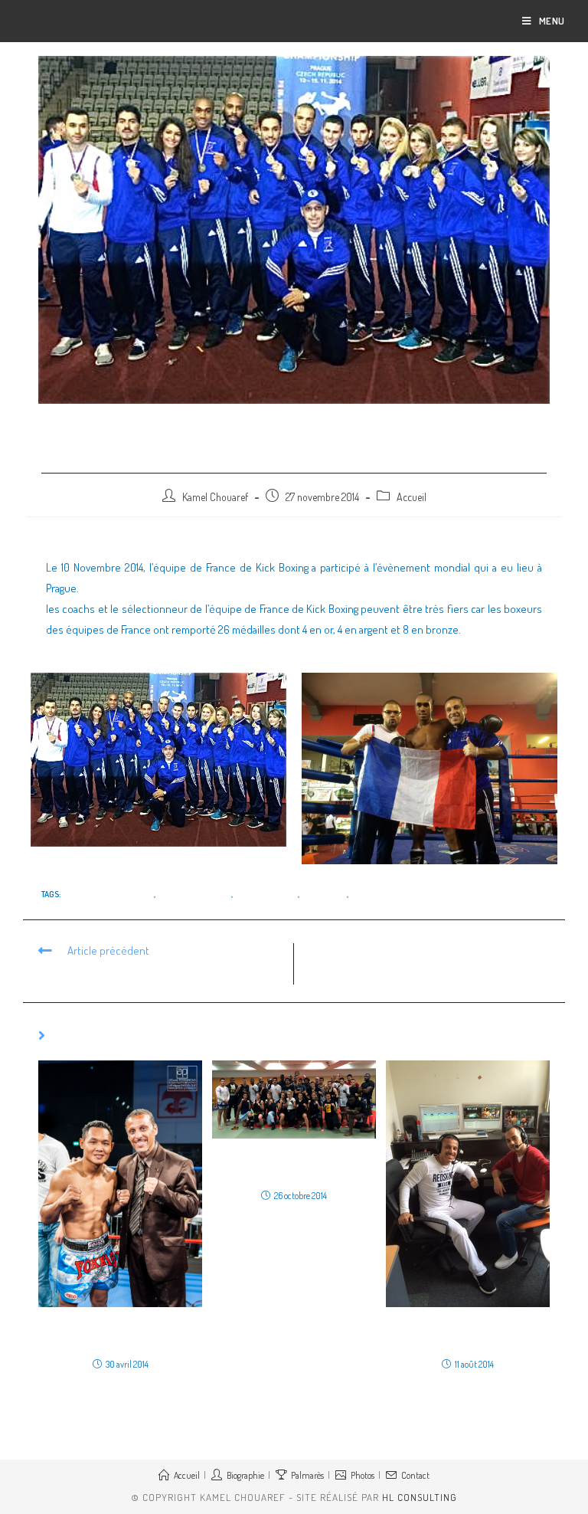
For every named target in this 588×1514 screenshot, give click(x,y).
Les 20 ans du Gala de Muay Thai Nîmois (120, 1333)
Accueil (411, 496)
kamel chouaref (266, 894)
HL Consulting (419, 1497)
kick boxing (324, 894)
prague (364, 894)
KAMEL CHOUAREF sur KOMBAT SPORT (467, 1333)
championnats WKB (194, 894)
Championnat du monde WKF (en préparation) (294, 1165)
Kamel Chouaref (215, 496)
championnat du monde (108, 894)
